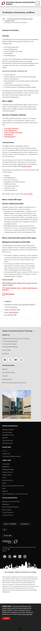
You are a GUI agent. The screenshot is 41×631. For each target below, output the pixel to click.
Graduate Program (9, 20)
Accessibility (6, 464)
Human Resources (7, 480)
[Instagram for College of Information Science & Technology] (21, 360)
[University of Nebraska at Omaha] (4, 3)
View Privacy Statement (25, 614)
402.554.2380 (6, 350)
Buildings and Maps (8, 469)
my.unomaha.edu (7, 440)
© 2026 (4, 551)
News (4, 488)
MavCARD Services (8, 435)
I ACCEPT (6, 618)
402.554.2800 (7, 535)
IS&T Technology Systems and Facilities (14, 382)
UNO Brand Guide (7, 443)
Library (4, 483)
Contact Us (5, 353)
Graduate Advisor (26, 166)
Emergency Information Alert (11, 501)
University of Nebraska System (11, 456)
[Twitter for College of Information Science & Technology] (10, 360)
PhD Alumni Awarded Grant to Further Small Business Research (20, 289)
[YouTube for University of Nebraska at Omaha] (15, 557)
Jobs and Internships (8, 372)
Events (4, 477)
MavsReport (6, 504)
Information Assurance (11, 128)
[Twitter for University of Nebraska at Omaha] (10, 557)
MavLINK (4, 437)
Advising (4, 369)
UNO (3, 19)
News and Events (7, 379)
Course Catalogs (7, 432)
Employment (6, 453)
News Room (10, 294)
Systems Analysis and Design (13, 132)
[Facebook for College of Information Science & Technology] (5, 360)
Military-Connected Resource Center (13, 485)
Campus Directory (7, 472)
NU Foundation (6, 509)
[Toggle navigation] (37, 3)
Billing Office (6, 466)
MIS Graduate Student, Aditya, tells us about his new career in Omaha (19, 284)
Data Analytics (8, 135)
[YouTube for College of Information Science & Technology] (16, 360)
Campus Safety (7, 475)
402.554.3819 (13, 312)
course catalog (27, 194)
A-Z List (4, 451)
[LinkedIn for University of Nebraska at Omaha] (20, 557)
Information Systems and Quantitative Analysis (20, 3)
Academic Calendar (8, 429)
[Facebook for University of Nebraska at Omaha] (5, 557)
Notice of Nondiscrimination (10, 507)
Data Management (10, 137)
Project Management (10, 130)
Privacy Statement (8, 512)
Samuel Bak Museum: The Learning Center (15, 494)
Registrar (5, 491)
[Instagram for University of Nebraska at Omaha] (25, 557)
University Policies (7, 515)
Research (5, 376)
